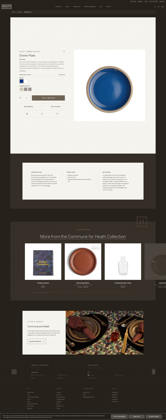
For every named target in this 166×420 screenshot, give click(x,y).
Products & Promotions (39, 375)
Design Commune (43, 283)
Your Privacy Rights (119, 416)
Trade (146, 1)
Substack (115, 394)
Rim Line (19, 12)
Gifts (28, 401)
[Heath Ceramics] (14, 371)
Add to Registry (28, 106)
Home (13, 12)
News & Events (64, 375)
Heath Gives (60, 406)
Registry (140, 1)
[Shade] (25, 89)
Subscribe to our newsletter (40, 365)
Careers (58, 401)
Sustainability (60, 399)
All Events (92, 375)
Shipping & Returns (88, 397)
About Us (59, 394)
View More (22, 70)
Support (162, 1)
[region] (83, 416)
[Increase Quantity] (29, 98)
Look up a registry (93, 365)
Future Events (120, 375)
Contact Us (86, 392)
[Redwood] (29, 89)
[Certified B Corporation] (153, 372)
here (111, 189)
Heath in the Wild (32, 403)
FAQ (84, 394)
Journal (58, 392)
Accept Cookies (154, 416)
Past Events (93, 378)
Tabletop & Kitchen (33, 397)
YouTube (114, 399)
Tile (34, 378)
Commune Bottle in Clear (122, 283)
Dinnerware (30, 392)
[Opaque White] (25, 81)
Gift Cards (133, 1)
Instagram (115, 392)
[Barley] (21, 89)
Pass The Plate (154, 1)
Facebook (115, 401)
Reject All (137, 416)
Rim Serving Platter (83, 283)
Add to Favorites (55, 106)
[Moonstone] (21, 81)
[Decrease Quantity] (23, 98)
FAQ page (47, 185)
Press (58, 403)
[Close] (163, 416)
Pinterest (114, 397)
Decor (29, 399)
